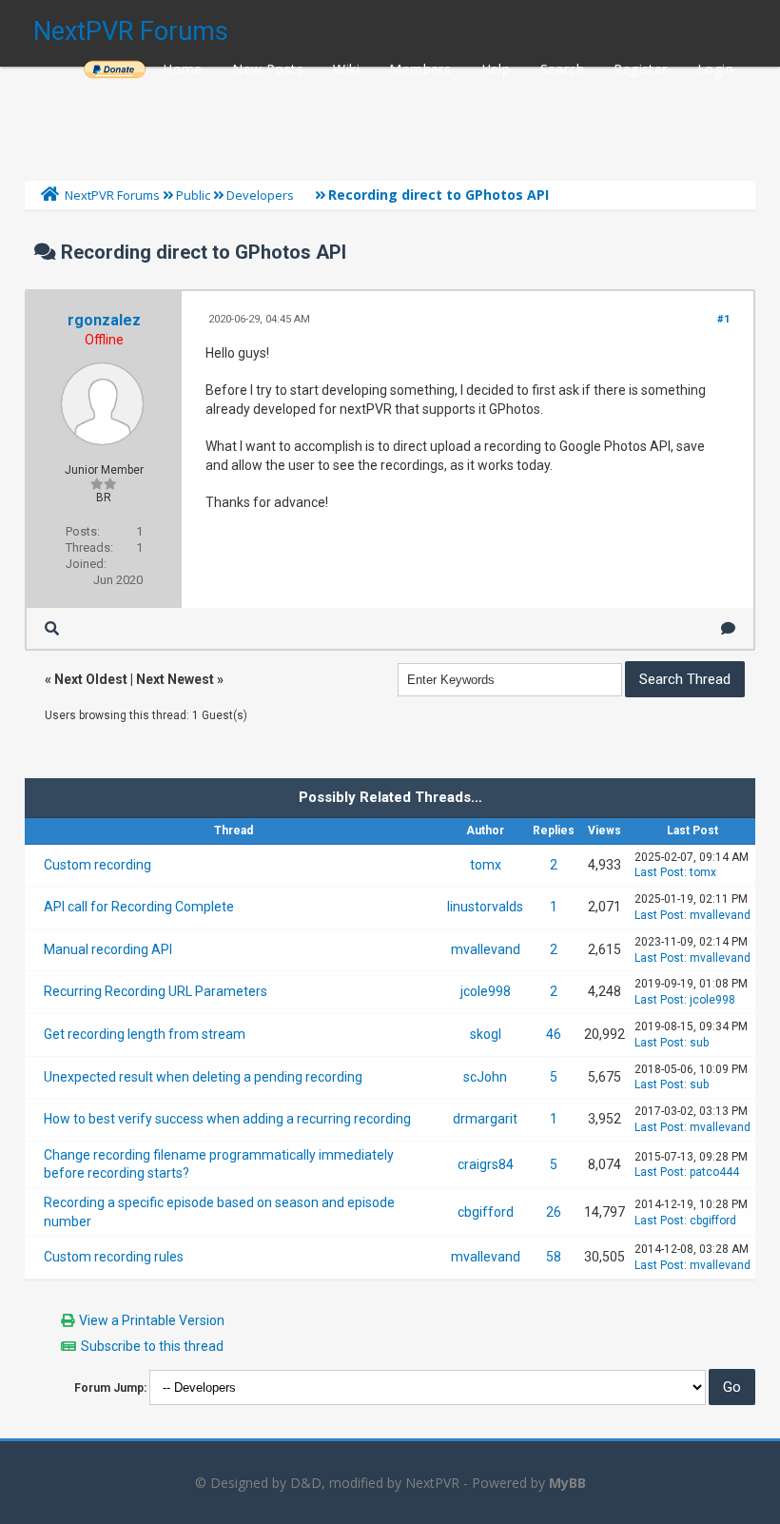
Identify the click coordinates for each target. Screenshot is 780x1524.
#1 (723, 319)
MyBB (567, 1483)
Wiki (346, 69)
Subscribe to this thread (152, 1346)
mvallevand (720, 915)
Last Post (659, 872)
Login (715, 69)
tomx (485, 864)
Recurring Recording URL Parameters (155, 991)
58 (553, 1256)
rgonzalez (104, 320)
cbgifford (486, 1212)
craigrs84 (486, 1164)
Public (193, 195)
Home (183, 69)
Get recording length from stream (144, 1034)
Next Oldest (90, 679)
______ (114, 69)
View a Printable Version (151, 1320)
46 (553, 1034)
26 (553, 1212)
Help (496, 69)
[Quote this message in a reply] (728, 628)
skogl (485, 1034)
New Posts (267, 69)
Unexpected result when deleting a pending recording (203, 1076)
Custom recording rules (114, 1256)
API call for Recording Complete (139, 906)
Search (562, 69)
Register (640, 69)
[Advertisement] (390, 119)
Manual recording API (108, 949)
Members (420, 69)
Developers (260, 195)
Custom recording (97, 864)
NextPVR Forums (130, 31)
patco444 (714, 1172)
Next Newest (175, 679)
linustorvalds (485, 906)
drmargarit (485, 1118)
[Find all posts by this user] (52, 628)
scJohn (485, 1076)
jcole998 (485, 991)
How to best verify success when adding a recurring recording (227, 1118)
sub (699, 1042)
